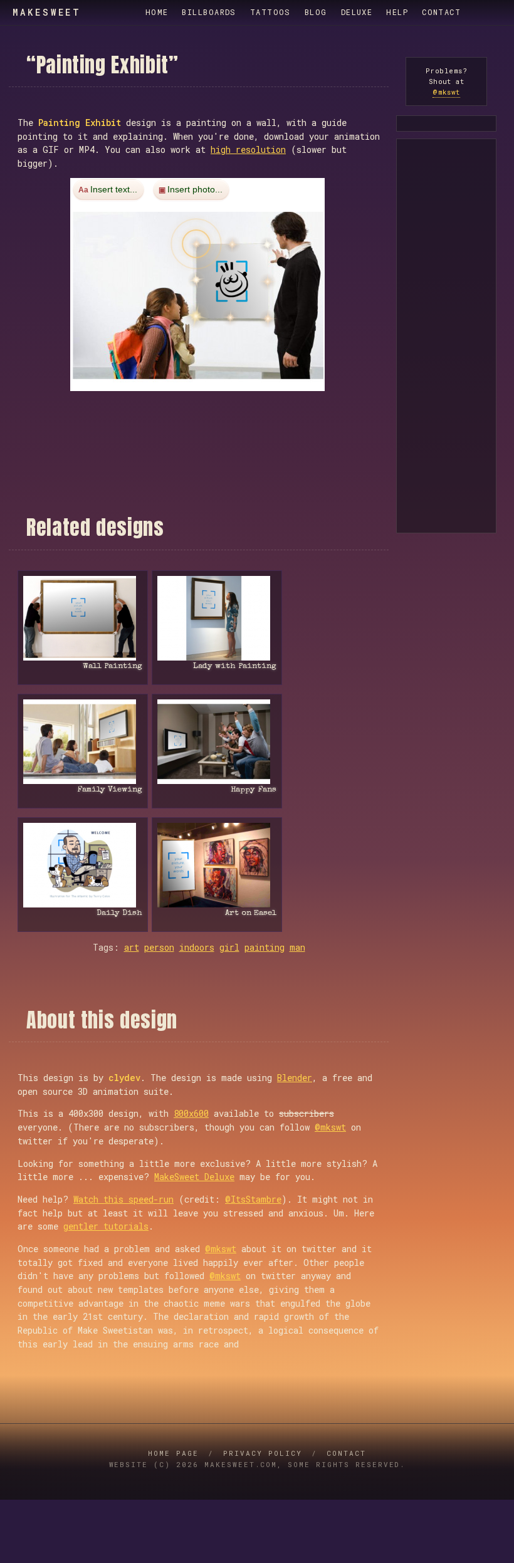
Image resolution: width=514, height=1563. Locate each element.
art (131, 947)
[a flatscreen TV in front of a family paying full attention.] (82, 741)
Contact (441, 12)
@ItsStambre (253, 1199)
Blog (316, 12)
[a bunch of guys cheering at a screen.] (216, 741)
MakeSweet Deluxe (194, 1177)
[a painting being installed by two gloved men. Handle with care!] (82, 618)
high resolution (248, 149)
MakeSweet (47, 12)
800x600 (191, 1113)
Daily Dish (119, 913)
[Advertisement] (198, 418)
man (297, 947)
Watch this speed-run (123, 1199)
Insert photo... (195, 189)
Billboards (209, 12)
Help (397, 12)
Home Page (173, 1453)
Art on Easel (250, 913)
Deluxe (357, 12)
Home (157, 12)
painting (264, 947)
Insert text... (113, 189)
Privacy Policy (262, 1453)
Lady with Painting (234, 666)
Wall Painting (112, 666)
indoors (196, 947)
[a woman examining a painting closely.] (216, 618)
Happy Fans (253, 790)
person (159, 947)
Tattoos (270, 12)
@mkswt (330, 1127)
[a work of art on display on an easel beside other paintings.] (216, 865)
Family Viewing (109, 790)
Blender (294, 1078)
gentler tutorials (106, 1226)
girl (229, 947)
